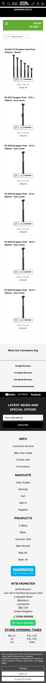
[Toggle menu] (3, 3)
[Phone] (33, 3)
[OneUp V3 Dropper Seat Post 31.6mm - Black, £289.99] (23, 67)
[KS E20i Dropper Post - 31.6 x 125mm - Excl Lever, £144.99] (23, 164)
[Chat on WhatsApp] (23, 622)
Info (23, 439)
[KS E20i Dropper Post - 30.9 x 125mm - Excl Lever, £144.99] (23, 308)
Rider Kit (23, 559)
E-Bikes (23, 525)
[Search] (9, 3)
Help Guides (23, 482)
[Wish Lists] (15, 79)
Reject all (23, 673)
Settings (23, 668)
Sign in (23, 502)
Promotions (23, 466)
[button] (23, 25)
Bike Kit (23, 552)
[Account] (38, 3)
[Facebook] (35, 394)
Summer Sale (23, 539)
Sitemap (23, 489)
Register (23, 509)
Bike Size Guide (23, 453)
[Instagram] (23, 394)
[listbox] (20, 37)
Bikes (23, 532)
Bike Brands (23, 545)
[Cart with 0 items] (42, 3)
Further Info (23, 459)
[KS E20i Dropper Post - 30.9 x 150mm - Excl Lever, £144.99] (23, 260)
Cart (23, 496)
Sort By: (7, 37)
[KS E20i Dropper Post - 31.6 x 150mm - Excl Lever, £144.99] (23, 212)
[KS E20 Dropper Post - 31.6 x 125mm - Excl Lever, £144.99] (23, 115)
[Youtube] (10, 394)
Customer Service (23, 446)
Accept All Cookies (23, 679)
